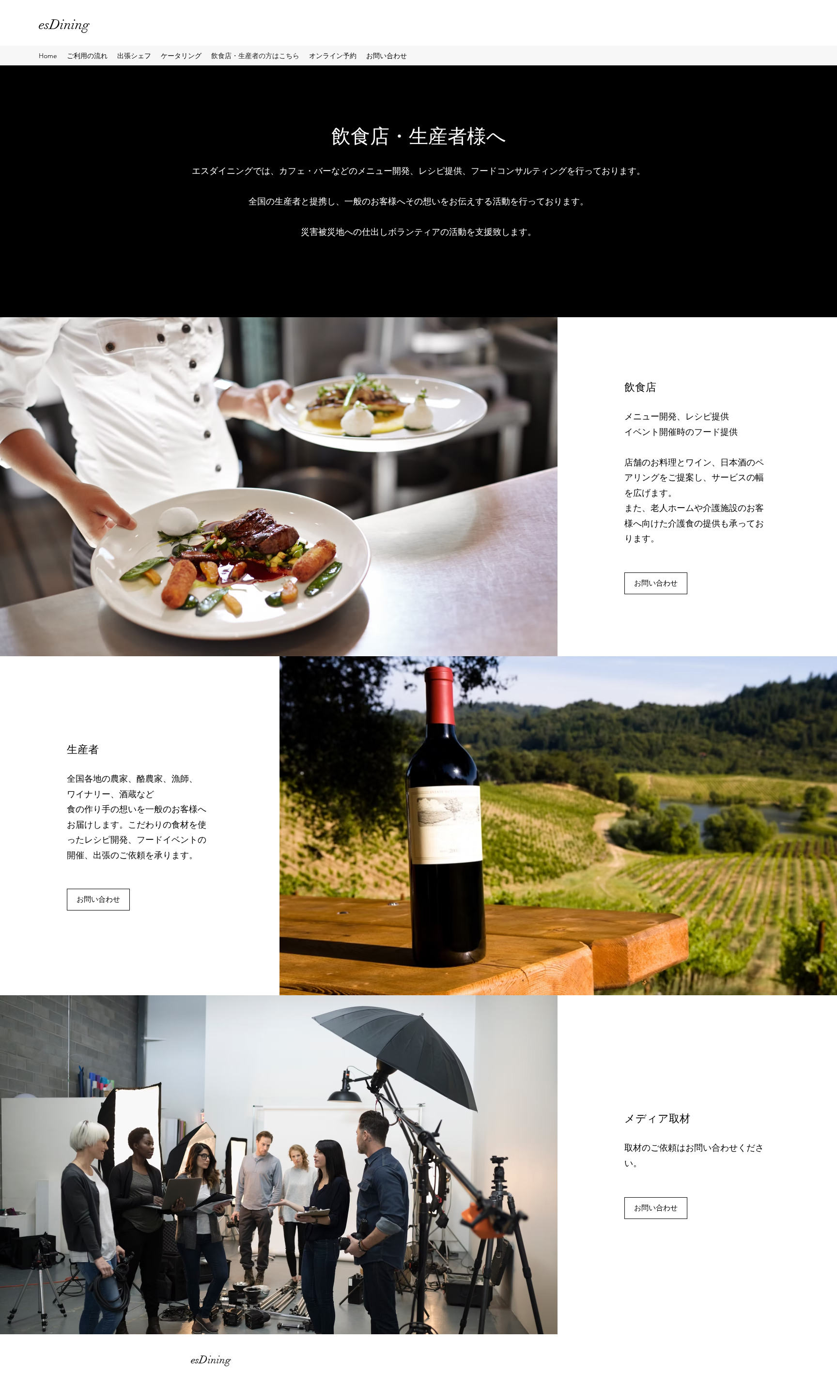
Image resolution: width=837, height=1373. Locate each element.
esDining (64, 24)
